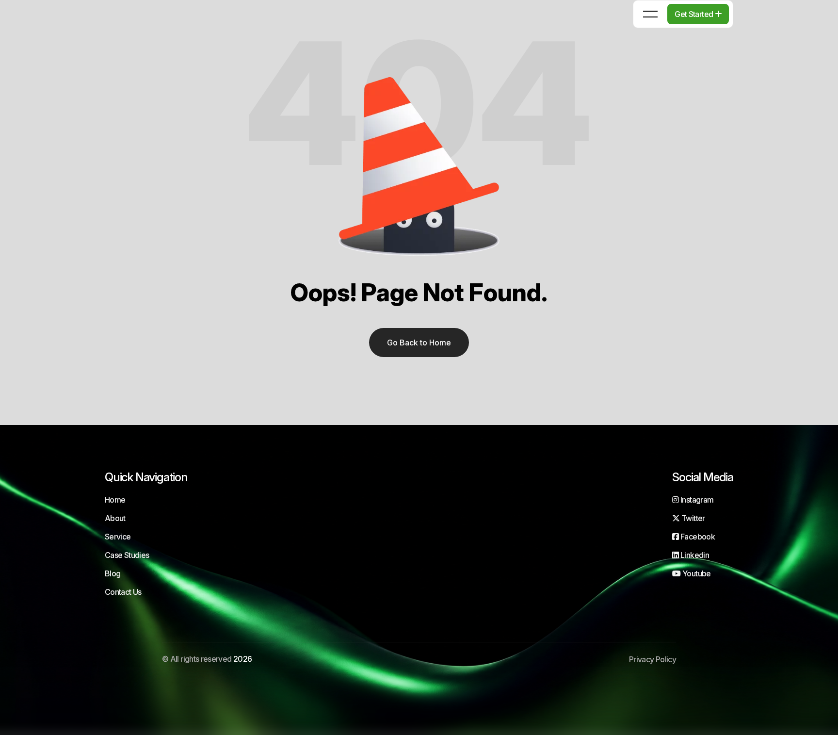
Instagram (696, 500)
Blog (112, 573)
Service (118, 536)
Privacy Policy (652, 659)
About (115, 518)
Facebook (697, 536)
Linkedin (694, 555)
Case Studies (127, 555)
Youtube (695, 573)
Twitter (692, 518)
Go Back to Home (419, 342)
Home (115, 500)
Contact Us (123, 592)
